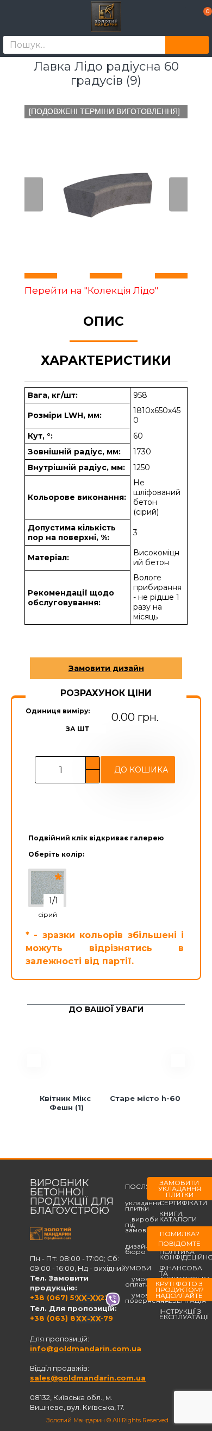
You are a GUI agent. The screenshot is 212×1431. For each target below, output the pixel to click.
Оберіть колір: (56, 854)
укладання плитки (143, 1203)
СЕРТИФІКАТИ (183, 1203)
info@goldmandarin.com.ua (85, 1348)
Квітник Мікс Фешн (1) (66, 1103)
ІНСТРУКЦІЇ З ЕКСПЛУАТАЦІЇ (184, 1314)
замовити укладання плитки (179, 1189)
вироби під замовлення (146, 1225)
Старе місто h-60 (145, 1098)
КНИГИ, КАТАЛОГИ (178, 1216)
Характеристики (106, 360)
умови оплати (139, 1281)
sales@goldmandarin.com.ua (88, 1377)
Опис (103, 321)
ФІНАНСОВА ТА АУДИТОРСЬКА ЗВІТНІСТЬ (185, 1276)
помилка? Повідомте (179, 1239)
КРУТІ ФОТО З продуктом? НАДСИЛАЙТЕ (179, 1290)
